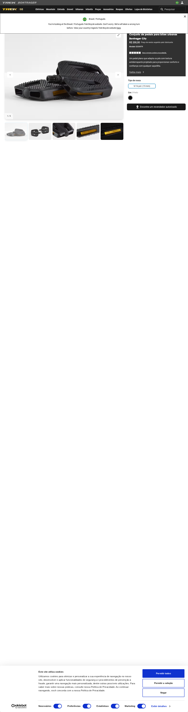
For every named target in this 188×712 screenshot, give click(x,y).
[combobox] (172, 9)
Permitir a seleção (163, 683)
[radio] (16, 131)
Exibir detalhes (159, 706)
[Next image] (118, 75)
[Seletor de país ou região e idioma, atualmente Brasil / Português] (177, 2)
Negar (163, 692)
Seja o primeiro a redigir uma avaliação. (154, 53)
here (119, 28)
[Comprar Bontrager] (27, 3)
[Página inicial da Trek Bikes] (9, 3)
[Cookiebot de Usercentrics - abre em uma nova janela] (19, 706)
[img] (135, 52)
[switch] (87, 706)
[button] (64, 74)
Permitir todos (163, 673)
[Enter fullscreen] (118, 35)
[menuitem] (39, 9)
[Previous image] (10, 75)
